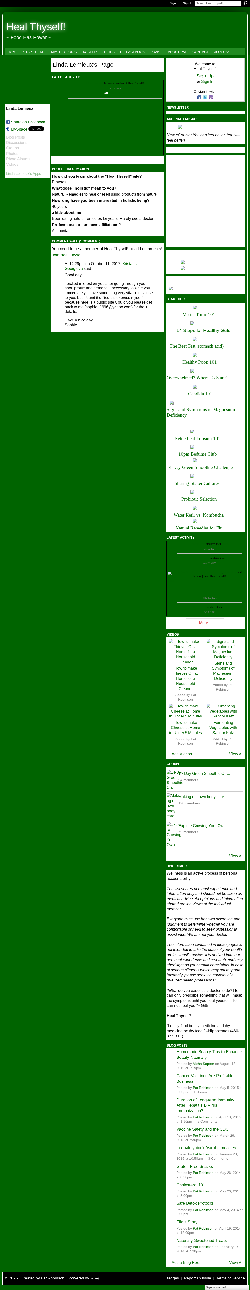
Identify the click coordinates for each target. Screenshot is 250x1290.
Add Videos (182, 754)
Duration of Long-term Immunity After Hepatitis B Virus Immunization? (205, 1105)
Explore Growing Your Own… (203, 826)
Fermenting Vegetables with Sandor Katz (223, 727)
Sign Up (175, 3)
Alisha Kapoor (203, 1064)
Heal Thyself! (36, 27)
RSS (54, 160)
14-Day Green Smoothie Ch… (204, 774)
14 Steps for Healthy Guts (203, 330)
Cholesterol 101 (191, 1184)
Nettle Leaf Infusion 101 (197, 438)
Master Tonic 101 (198, 314)
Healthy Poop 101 (199, 361)
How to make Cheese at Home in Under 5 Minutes (185, 727)
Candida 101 (200, 393)
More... (205, 623)
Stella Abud (230, 572)
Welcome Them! (117, 93)
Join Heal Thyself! (67, 255)
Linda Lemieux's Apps (23, 173)
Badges (172, 1278)
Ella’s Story (187, 1221)
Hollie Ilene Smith (188, 572)
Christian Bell (198, 544)
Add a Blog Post (186, 1262)
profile (225, 544)
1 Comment (203, 1092)
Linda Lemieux (95, 83)
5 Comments (207, 1121)
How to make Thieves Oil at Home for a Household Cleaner (186, 678)
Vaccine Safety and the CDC (203, 1129)
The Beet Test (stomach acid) (197, 346)
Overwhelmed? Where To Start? (197, 377)
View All (236, 754)
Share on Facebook (28, 122)
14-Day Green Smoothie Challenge (200, 467)
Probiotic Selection (199, 499)
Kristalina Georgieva (198, 558)
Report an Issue (197, 1278)
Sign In (187, 3)
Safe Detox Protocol (195, 1203)
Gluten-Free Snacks (195, 1166)
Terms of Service (230, 1278)
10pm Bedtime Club (197, 454)
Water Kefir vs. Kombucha (199, 515)
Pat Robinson (203, 1088)
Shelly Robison (198, 607)
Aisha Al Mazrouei (211, 572)
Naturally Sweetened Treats (202, 1240)
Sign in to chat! (216, 1287)
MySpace (19, 129)
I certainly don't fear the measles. (207, 1147)
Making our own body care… (203, 797)
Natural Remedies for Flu (199, 527)
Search (245, 3)
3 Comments (218, 1158)
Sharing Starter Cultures (197, 483)
